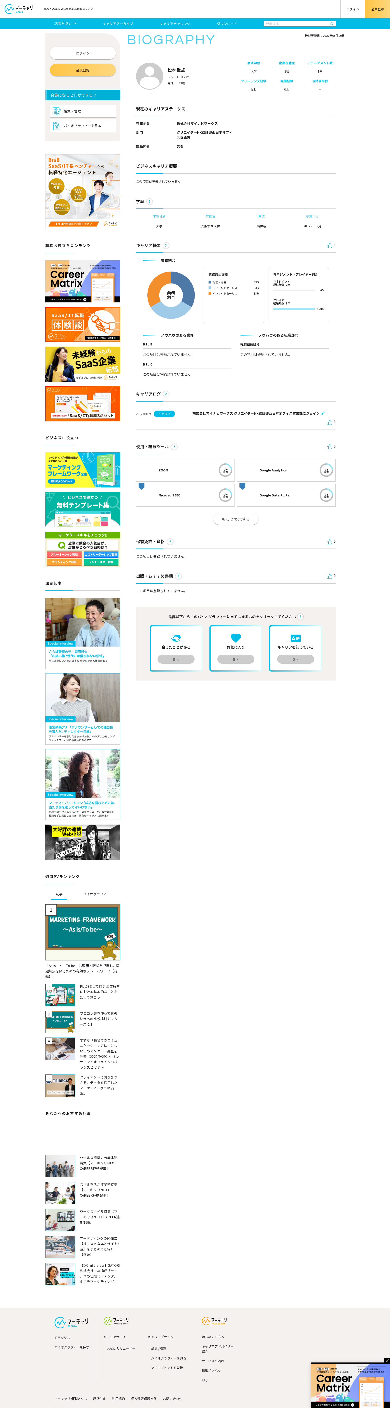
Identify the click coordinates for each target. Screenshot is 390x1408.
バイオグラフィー (96, 893)
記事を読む (62, 1337)
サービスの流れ (213, 1361)
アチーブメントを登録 (167, 1367)
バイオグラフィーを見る (83, 125)
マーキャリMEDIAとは (70, 1398)
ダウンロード (227, 23)
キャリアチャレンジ (175, 23)
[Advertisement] (82, 1141)
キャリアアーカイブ (118, 23)
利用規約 (118, 1398)
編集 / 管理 (159, 1348)
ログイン (352, 9)
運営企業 (99, 1398)
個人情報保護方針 (144, 1398)
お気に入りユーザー (121, 1348)
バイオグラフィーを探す (72, 1347)
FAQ (205, 1380)
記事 (59, 893)
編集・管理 (72, 111)
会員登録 (377, 9)
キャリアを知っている (295, 647)
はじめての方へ (213, 1337)
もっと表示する (236, 519)
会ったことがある (176, 647)
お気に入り (236, 647)
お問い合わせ (172, 1398)
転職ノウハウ (211, 1370)
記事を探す (62, 23)
